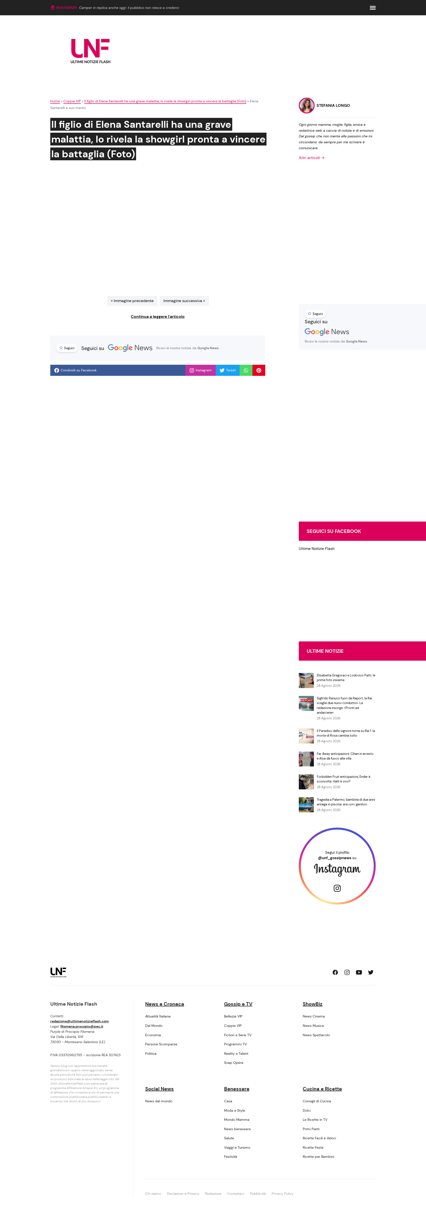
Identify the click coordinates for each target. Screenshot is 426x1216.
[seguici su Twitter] (371, 972)
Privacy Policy (283, 1193)
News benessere (237, 1129)
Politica (151, 1053)
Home (55, 101)
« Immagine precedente (132, 300)
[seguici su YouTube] (359, 972)
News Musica (313, 1025)
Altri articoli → (312, 157)
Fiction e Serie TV (237, 1035)
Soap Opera (233, 1062)
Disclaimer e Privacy (183, 1193)
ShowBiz (312, 1004)
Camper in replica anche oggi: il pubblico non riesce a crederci (129, 7)
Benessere (236, 1089)
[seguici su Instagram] (347, 972)
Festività (230, 1156)
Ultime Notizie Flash (317, 548)
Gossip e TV (238, 1004)
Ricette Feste (313, 1147)
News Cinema (314, 1016)
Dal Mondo (153, 1025)
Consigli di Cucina (317, 1101)
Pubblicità (258, 1193)
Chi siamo (153, 1193)
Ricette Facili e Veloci (319, 1138)
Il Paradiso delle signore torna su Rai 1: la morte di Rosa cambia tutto (346, 733)
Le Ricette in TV (315, 1119)
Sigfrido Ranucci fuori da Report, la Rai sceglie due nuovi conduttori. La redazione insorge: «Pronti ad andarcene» (344, 705)
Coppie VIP (72, 101)
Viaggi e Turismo (237, 1147)
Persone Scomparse (161, 1044)
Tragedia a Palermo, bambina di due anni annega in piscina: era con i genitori (346, 802)
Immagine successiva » (184, 300)
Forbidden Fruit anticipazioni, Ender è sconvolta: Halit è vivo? (343, 779)
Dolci (307, 1110)
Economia (153, 1035)
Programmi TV (235, 1044)
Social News (159, 1089)
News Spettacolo (316, 1035)
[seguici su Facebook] (335, 972)
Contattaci (235, 1193)
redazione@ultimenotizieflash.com (79, 1021)
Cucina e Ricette (322, 1089)
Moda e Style (234, 1110)
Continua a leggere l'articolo (158, 316)
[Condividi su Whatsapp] (246, 370)
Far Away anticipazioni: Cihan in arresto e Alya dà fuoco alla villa (345, 756)
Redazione (213, 1193)
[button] (373, 8)
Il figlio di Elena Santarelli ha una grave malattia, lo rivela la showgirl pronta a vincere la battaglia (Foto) (165, 101)
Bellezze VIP (233, 1016)
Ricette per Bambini (318, 1156)
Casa (228, 1101)
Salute (229, 1138)
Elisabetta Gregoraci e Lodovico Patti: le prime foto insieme (346, 677)
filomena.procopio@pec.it (81, 1026)
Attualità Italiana (158, 1016)
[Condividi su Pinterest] (258, 370)
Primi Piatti (311, 1129)
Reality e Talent (236, 1053)
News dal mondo (158, 1101)
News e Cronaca (164, 1004)
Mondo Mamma (236, 1119)
